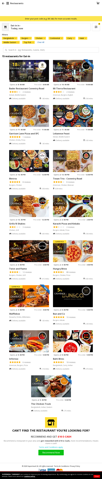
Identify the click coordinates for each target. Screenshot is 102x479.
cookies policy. (29, 476)
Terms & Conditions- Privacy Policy (67, 466)
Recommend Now (51, 452)
